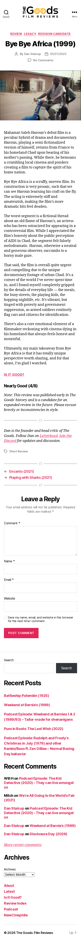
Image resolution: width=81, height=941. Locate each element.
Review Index (15, 903)
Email (9, 580)
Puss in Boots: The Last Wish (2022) (33, 729)
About (9, 885)
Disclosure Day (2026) (48, 834)
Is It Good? (14, 375)
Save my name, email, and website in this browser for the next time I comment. (40, 619)
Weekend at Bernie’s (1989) (27, 705)
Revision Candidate (54, 33)
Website (9, 598)
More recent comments (22, 845)
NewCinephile (16, 915)
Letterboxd (49, 436)
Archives (10, 869)
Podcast (11, 909)
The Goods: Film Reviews (34, 933)
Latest (9, 891)
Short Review (18, 451)
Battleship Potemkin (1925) (26, 696)
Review (16, 33)
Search (9, 660)
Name (9, 561)
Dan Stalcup (32, 54)
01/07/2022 (58, 54)
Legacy (30, 33)
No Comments (43, 60)
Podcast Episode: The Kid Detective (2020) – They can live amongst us (39, 782)
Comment (12, 523)
